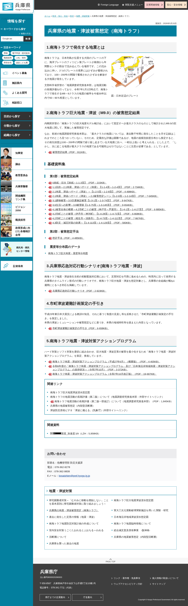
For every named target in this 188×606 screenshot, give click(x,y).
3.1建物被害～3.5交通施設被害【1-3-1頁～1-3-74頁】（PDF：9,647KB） (93, 200)
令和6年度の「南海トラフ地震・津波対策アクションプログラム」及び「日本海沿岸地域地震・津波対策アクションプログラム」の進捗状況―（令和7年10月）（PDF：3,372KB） (113, 368)
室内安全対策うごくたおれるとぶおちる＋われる (76, 530)
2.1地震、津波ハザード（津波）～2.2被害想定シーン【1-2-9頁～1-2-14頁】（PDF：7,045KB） (105, 196)
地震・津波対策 (83, 16)
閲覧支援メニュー (134, 5)
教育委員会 (21, 175)
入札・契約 (21, 58)
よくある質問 (19, 92)
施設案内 (17, 83)
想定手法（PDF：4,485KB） (68, 238)
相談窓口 (17, 102)
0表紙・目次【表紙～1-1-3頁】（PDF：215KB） (79, 182)
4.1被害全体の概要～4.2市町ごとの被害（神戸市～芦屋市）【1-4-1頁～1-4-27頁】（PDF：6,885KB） (109, 209)
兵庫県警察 (21, 186)
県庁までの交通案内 (55, 597)
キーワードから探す (15, 29)
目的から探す (12, 116)
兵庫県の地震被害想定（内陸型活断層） (72, 405)
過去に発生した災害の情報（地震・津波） (72, 517)
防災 (72, 16)
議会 (17, 164)
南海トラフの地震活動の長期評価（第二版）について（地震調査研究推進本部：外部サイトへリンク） (107, 396)
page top (110, 561)
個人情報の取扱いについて (165, 578)
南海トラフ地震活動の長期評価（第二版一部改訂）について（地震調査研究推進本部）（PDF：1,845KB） (114, 401)
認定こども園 (22, 63)
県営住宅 (8, 63)
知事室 (19, 153)
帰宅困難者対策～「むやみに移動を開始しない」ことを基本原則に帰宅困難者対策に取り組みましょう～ (79, 502)
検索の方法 (26, 33)
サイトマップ (158, 584)
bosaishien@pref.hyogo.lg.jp (74, 475)
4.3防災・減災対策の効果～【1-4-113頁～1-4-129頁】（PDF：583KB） (92, 222)
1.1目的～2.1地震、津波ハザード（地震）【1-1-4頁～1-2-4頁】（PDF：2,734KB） (98, 187)
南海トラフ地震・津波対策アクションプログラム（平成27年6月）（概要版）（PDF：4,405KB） (106, 361)
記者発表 (18, 266)
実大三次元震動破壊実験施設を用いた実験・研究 (141, 510)
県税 (6, 53)
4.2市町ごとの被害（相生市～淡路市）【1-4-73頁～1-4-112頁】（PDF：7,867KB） (98, 218)
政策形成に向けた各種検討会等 (22, 231)
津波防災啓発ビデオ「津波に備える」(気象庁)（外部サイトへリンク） (89, 410)
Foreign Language (110, 5)
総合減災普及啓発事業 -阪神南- (132, 530)
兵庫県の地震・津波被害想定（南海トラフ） (74, 510)
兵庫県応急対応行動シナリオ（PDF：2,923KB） (79, 291)
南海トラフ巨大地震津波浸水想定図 (70, 392)
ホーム (47, 16)
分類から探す (12, 125)
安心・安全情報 (174, 5)
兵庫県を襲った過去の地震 (64, 543)
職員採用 (8, 58)
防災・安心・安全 (60, 16)
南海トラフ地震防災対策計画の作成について (74, 523)
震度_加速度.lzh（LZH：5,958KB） (80, 433)
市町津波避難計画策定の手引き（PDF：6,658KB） (80, 328)
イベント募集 (19, 73)
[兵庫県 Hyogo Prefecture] (17, 7)
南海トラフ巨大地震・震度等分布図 (68, 253)
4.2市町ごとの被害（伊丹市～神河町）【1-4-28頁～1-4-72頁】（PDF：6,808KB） (98, 213)
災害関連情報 (152, 5)
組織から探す (12, 135)
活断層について (57, 537)
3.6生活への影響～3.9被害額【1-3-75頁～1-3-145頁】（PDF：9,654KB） (93, 205)
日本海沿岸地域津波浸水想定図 (131, 517)
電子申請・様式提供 (21, 53)
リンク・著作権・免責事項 (127, 578)
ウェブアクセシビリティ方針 (128, 584)
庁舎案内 (87, 597)
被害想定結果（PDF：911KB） (69, 152)
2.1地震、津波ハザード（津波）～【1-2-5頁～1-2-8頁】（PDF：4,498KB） (94, 191)
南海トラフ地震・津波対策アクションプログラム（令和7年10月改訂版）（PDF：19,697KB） (104, 374)
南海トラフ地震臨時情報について (132, 523)
